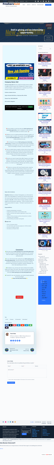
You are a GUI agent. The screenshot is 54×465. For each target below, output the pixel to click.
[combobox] (43, 49)
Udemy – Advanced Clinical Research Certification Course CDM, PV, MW (45, 136)
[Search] (50, 1)
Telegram (30, 106)
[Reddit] (23, 325)
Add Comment (11, 369)
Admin (47, 66)
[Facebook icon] (11, 340)
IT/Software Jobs (11, 1)
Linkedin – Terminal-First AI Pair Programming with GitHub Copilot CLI (44, 151)
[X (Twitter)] (11, 325)
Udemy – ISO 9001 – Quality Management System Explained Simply (45, 179)
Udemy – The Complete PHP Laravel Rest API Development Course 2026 (45, 207)
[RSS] (48, 1)
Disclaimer (45, 432)
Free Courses (40, 256)
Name (9, 366)
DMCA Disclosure (40, 4)
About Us (28, 4)
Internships (41, 263)
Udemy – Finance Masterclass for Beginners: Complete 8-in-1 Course (44, 221)
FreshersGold (18, 319)
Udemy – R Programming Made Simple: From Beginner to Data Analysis (45, 93)
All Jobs (5, 1)
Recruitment (24, 319)
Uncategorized (35, 35)
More (26, 1)
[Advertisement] (27, 14)
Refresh (1, 448)
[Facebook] (35, 1)
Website (36, 366)
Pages (24, 4)
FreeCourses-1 (41, 259)
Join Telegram (48, 4)
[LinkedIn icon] (13, 340)
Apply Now (19, 297)
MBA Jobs (16, 1)
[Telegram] (40, 1)
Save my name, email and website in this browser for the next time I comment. (21, 379)
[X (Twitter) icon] (15, 340)
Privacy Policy (45, 435)
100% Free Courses (43, 257)
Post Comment (11, 382)
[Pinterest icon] (19, 340)
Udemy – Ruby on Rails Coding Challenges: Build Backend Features (45, 79)
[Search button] (50, 49)
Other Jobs (41, 267)
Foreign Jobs (43, 270)
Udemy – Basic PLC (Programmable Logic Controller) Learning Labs (44, 64)
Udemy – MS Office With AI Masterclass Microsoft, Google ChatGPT (45, 108)
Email (23, 366)
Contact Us (34, 4)
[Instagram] (38, 1)
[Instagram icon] (17, 340)
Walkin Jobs (22, 1)
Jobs (31, 35)
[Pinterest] (15, 325)
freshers (11, 319)
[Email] (46, 1)
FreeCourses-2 (41, 260)
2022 (6, 319)
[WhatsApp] (31, 325)
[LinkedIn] (43, 1)
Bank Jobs (43, 268)
